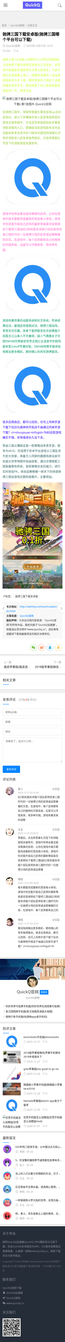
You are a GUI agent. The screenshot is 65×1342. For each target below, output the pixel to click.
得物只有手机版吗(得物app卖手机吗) (26, 1016)
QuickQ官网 (17, 25)
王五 (20, 829)
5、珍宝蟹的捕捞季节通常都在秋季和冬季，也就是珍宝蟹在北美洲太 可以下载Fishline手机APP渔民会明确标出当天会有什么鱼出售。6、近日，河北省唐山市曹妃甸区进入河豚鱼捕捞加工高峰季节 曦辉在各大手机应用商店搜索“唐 (38, 1160)
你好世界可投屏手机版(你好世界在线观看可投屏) (33, 1006)
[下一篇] (61, 608)
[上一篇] (3, 608)
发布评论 (11, 769)
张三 (20, 789)
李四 (20, 879)
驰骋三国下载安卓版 (26, 596)
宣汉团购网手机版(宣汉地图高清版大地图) (29, 1011)
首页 (4, 25)
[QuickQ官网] (32, 8)
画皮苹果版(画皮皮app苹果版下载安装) (29, 667)
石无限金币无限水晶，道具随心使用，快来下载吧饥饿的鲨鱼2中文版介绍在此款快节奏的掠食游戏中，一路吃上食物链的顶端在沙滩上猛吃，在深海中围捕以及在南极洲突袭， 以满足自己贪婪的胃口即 (38, 1187)
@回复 (56, 789)
